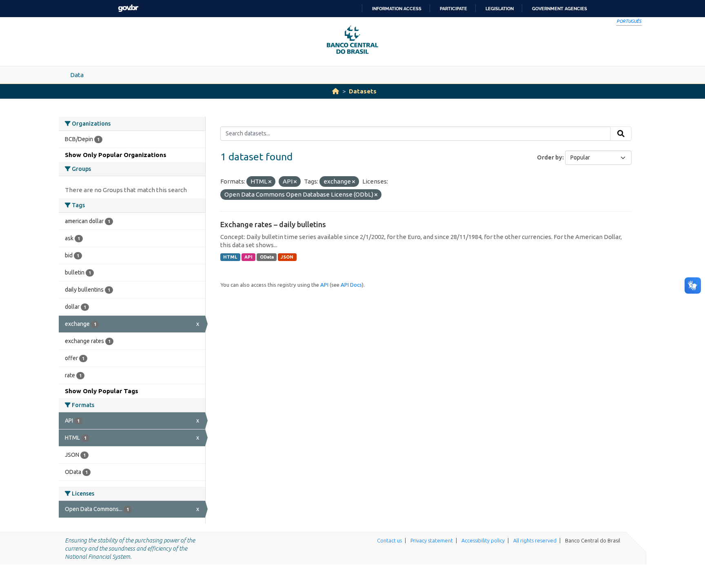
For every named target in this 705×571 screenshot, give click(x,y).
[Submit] (621, 133)
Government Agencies (559, 8)
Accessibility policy (483, 540)
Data (77, 74)
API (248, 257)
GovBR (128, 8)
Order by (549, 157)
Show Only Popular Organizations (115, 154)
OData (267, 257)
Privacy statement (431, 540)
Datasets (363, 91)
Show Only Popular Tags (101, 390)
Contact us (389, 540)
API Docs (351, 285)
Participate (453, 8)
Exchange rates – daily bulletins (273, 224)
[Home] (335, 91)
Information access (396, 8)
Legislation (500, 8)
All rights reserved (534, 540)
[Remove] (269, 181)
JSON (287, 257)
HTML (230, 257)
